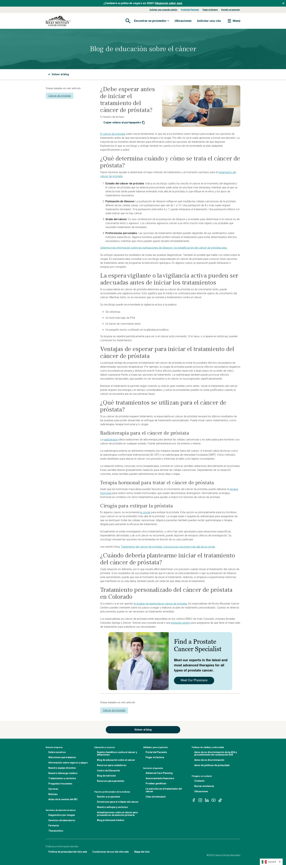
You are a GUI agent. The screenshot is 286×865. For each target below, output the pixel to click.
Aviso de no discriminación (209, 760)
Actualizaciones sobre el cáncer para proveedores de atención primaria (117, 813)
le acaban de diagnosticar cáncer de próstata (160, 603)
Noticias (53, 794)
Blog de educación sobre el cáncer (116, 760)
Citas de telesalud (156, 796)
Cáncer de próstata (59, 95)
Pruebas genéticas (156, 783)
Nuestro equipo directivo (62, 768)
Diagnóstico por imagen (61, 815)
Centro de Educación (108, 770)
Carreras (53, 789)
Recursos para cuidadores (111, 765)
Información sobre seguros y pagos (68, 762)
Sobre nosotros (57, 752)
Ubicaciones (183, 20)
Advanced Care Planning (159, 773)
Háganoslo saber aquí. (169, 3)
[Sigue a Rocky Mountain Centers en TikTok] (220, 800)
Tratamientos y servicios (62, 778)
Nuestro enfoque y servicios (112, 807)
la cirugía (145, 512)
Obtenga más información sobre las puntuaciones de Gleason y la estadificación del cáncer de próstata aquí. (164, 247)
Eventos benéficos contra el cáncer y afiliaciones (117, 753)
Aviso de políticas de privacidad (211, 765)
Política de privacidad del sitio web (67, 851)
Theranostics (55, 830)
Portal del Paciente (190, 10)
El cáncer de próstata (112, 133)
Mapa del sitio (142, 851)
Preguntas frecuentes (60, 783)
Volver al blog (60, 74)
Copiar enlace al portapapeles (122, 122)
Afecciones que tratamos (62, 757)
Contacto (199, 780)
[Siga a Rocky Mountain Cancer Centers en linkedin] (207, 800)
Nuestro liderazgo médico (62, 773)
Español (272, 862)
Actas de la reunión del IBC (63, 799)
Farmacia (53, 825)
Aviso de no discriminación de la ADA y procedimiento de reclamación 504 (215, 753)
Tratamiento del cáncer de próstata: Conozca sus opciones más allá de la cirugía (168, 546)
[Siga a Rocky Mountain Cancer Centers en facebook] (194, 800)
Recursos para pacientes (110, 781)
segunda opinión (180, 622)
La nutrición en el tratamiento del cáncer (164, 790)
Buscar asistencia (204, 786)
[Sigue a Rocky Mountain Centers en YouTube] (213, 800)
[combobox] (271, 862)
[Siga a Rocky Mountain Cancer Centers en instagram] (200, 800)
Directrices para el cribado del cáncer (118, 801)
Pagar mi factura (210, 10)
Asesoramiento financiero (160, 778)
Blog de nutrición (106, 775)
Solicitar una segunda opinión (163, 10)
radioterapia (111, 439)
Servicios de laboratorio (61, 820)
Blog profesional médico (110, 820)
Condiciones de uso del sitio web (110, 851)
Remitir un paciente (230, 10)
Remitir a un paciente (108, 796)
